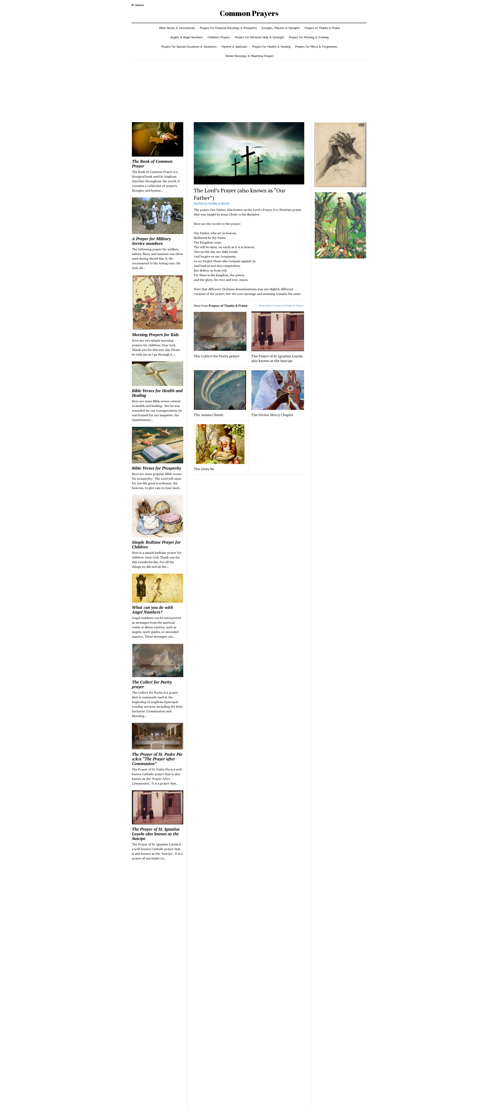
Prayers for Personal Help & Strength (259, 37)
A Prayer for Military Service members (151, 241)
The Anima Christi (208, 414)
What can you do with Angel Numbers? (152, 609)
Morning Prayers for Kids (155, 334)
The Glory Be (204, 468)
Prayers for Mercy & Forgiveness (316, 46)
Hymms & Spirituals (234, 46)
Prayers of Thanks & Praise (322, 28)
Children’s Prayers (219, 37)
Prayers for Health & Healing (271, 46)
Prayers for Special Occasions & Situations (189, 46)
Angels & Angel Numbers (186, 37)
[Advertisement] (249, 91)
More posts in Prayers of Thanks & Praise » (281, 305)
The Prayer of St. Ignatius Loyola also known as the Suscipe (156, 834)
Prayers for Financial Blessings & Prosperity (228, 28)
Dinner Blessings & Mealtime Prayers (249, 56)
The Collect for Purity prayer (152, 684)
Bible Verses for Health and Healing (157, 393)
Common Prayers (249, 13)
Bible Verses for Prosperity (156, 468)
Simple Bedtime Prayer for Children (156, 544)
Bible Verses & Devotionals (177, 28)
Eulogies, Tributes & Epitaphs (280, 28)
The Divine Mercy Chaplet (272, 414)
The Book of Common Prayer (152, 163)
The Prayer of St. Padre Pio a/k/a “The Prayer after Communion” (157, 759)
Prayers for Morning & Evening (309, 37)
